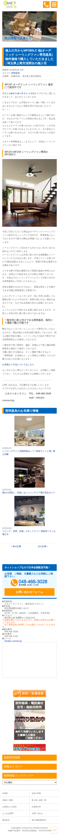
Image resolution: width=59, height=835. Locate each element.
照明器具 (15, 73)
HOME (5, 793)
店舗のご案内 (7, 800)
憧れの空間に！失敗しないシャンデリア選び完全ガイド (29, 476)
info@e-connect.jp (13, 641)
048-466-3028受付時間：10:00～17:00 (46, 4)
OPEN (54, 4)
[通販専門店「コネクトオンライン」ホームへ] (9, 7)
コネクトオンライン (18, 93)
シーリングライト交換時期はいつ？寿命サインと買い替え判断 (29, 435)
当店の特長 (36, 793)
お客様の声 (36, 807)
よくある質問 (7, 813)
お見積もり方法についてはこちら (18, 364)
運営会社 (6, 820)
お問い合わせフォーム (29, 591)
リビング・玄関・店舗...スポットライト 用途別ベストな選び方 (29, 515)
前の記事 (17, 546)
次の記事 (42, 546)
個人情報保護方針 (39, 820)
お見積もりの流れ (9, 807)
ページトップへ (54, 830)
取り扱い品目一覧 (39, 800)
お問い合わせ (37, 813)
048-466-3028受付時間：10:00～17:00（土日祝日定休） (29, 583)
